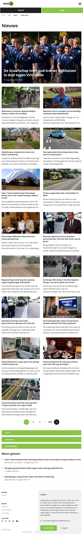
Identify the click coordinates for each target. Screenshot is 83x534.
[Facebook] (2, 521)
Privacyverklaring (26, 532)
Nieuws (21, 10)
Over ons (5, 507)
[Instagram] (9, 521)
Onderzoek (24, 15)
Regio (62, 10)
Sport (16, 15)
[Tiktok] (13, 521)
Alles (3, 15)
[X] (5, 521)
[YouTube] (17, 521)
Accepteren (48, 528)
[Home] (21, 4)
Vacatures (5, 513)
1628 (50, 422)
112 (9, 15)
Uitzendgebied (7, 510)
